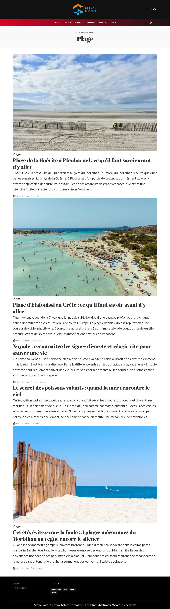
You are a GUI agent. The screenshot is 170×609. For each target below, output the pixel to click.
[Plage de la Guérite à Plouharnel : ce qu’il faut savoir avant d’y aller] (85, 102)
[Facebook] (151, 9)
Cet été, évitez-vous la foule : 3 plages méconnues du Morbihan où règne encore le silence (74, 535)
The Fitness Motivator (98, 605)
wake (54, 592)
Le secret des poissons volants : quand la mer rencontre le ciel (81, 391)
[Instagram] (154, 9)
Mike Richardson (22, 196)
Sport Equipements (124, 605)
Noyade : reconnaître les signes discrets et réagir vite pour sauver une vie (82, 349)
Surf (72, 589)
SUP (65, 589)
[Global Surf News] (85, 9)
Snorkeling (56, 589)
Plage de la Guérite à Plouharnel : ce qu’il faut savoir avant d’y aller (82, 163)
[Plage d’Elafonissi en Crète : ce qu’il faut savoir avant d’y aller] (85, 247)
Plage (17, 154)
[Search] (155, 22)
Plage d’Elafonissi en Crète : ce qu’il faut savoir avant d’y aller (79, 308)
